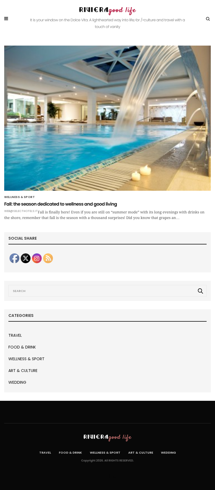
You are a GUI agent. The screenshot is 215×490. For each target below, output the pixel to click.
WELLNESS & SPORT (19, 197)
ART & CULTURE (23, 370)
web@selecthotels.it (21, 211)
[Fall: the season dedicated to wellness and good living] (107, 118)
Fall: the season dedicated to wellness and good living (60, 204)
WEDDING (17, 382)
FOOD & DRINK (22, 347)
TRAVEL (15, 335)
